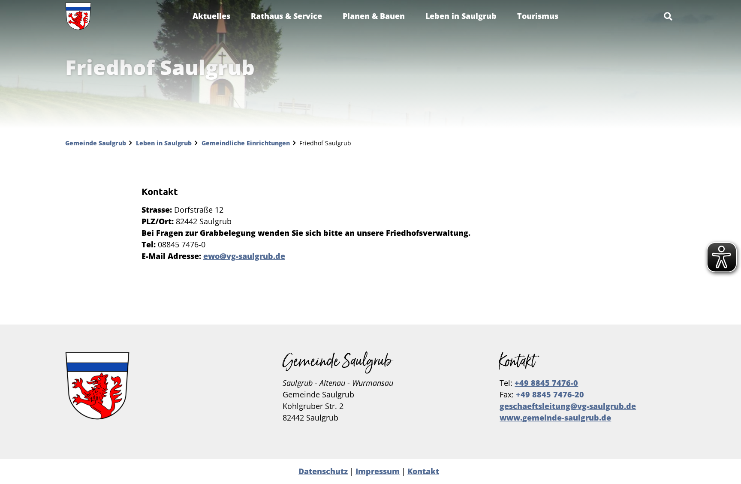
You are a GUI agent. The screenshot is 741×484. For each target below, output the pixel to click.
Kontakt (423, 471)
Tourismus (537, 16)
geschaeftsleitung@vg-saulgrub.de (568, 406)
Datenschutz (323, 471)
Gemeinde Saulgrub (95, 143)
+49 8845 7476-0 (546, 383)
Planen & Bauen (374, 16)
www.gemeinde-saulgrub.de (555, 417)
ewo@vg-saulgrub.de (244, 256)
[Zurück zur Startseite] (78, 16)
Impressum (377, 471)
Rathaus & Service (286, 16)
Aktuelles (211, 16)
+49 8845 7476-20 (550, 394)
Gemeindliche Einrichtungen (246, 143)
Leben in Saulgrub (461, 16)
